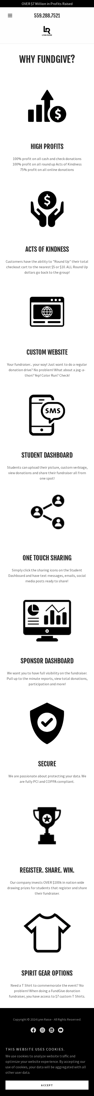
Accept (47, 1085)
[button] (11, 15)
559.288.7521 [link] (47, 16)
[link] (47, 31)
